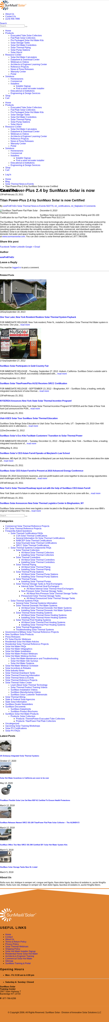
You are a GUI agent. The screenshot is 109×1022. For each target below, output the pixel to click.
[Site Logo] (13, 9)
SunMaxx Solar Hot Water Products (22, 714)
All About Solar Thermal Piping (35, 567)
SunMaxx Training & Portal (18, 963)
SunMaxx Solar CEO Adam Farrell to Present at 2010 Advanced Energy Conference (41, 471)
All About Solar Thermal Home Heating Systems (44, 615)
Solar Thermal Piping (21, 47)
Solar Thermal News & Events (31, 206)
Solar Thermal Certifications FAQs (27, 533)
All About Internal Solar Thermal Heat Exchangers (50, 589)
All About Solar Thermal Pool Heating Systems (43, 622)
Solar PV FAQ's (12, 731)
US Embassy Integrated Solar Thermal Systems (19, 756)
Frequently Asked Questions (18, 531)
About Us (9, 14)
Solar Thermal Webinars (16, 946)
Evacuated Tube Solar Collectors (26, 35)
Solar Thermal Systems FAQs (25, 601)
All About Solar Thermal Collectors (37, 552)
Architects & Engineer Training (19, 956)
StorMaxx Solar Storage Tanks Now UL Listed (18, 867)
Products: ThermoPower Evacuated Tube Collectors (40, 719)
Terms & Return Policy (15, 942)
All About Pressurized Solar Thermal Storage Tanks (51, 598)
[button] (3, 23)
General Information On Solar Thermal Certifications (40, 538)
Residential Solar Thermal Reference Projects (27, 644)
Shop (7, 96)
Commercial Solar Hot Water (18, 958)
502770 (49, 206)
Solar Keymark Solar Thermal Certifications (36, 543)
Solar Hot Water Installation (18, 651)
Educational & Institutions (23, 91)
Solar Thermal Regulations (28, 627)
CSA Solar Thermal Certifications (31, 536)
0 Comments (90, 206)
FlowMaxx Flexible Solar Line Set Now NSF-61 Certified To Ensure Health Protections (35, 800)
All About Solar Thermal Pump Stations (39, 574)
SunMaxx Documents (15, 706)
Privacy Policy (12, 944)
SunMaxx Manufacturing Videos (26, 692)
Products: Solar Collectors (23, 716)
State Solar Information (16, 702)
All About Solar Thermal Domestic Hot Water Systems (46, 608)
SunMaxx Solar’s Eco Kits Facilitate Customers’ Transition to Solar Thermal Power (41, 436)
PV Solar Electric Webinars (18, 639)
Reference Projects (20, 67)
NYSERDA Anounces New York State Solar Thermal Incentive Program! (36, 401)
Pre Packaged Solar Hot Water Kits (27, 40)
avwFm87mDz (10, 206)
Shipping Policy (12, 949)
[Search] (26, 26)
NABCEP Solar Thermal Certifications (34, 540)
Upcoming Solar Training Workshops (22, 726)
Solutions (9, 76)
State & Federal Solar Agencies (20, 699)
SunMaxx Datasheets (21, 709)
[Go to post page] (23, 309)
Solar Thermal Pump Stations (30, 572)
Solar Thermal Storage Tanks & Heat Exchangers (39, 584)
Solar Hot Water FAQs (15, 646)
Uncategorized (12, 723)
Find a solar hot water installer (30, 88)
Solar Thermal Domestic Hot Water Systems (36, 605)
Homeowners (17, 79)
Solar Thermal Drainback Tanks (20, 673)
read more (25, 325)
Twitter (13, 247)
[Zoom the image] (54, 915)
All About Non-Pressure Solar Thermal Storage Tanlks (52, 593)
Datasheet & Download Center (25, 59)
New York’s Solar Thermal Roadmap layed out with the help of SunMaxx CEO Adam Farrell (45, 488)
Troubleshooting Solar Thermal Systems (35, 629)
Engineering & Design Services (25, 93)
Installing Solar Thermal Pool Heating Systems (43, 625)
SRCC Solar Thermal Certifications (32, 545)
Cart (7, 98)
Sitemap (9, 961)
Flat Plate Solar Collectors (23, 38)
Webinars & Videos (20, 62)
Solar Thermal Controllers (28, 557)
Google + (29, 247)
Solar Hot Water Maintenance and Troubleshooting (34, 658)
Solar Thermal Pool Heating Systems (33, 620)
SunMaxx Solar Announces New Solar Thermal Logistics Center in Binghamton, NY (42, 503)
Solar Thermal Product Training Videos (29, 687)
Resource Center (13, 55)
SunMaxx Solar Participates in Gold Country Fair (24, 366)
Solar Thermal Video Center (18, 682)
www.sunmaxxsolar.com (13, 236)
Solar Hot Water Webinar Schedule (21, 666)
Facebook (4, 247)
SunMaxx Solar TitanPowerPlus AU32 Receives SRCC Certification (33, 383)
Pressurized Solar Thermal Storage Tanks (41, 596)
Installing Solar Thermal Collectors (37, 555)
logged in (16, 267)
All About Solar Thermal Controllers (38, 560)
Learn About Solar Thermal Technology (29, 685)
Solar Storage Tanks (20, 43)
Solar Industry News (14, 670)
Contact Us (10, 16)
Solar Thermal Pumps (26, 579)
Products (9, 33)
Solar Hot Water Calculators (24, 57)
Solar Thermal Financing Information (22, 675)
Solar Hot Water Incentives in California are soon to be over (24, 778)
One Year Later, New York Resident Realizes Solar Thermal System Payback (38, 317)
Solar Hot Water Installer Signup (20, 951)
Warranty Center (18, 71)
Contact (9, 937)
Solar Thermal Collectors (27, 550)
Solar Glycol (16, 52)
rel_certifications (62, 206)
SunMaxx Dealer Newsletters (19, 704)
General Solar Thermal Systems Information (36, 603)
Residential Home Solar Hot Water (21, 954)
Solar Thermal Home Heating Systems (34, 613)
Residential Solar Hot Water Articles (22, 642)
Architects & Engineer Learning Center (29, 64)
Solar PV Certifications (16, 728)
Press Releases (12, 637)
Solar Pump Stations (20, 50)
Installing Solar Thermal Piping (35, 569)
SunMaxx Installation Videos (24, 690)
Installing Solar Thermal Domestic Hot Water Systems (46, 610)
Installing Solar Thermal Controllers (38, 562)
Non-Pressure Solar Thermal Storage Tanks (41, 591)
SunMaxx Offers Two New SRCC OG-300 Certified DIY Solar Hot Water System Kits (33, 845)
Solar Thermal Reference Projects (21, 680)
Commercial (16, 81)
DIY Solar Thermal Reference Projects (23, 528)
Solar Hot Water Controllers (23, 45)
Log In (8, 174)
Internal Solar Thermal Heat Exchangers (40, 586)
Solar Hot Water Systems (22, 663)
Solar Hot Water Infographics (18, 649)
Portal (13, 74)
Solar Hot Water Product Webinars (21, 654)
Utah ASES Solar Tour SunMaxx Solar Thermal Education (29, 418)
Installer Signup (23, 86)
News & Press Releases (22, 69)
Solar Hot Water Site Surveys (24, 661)
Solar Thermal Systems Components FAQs (31, 548)
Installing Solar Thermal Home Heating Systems (44, 617)
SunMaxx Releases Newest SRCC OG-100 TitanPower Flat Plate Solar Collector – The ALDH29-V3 (39, 823)
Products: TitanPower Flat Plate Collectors (36, 721)
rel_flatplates (77, 206)
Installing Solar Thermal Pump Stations (39, 577)
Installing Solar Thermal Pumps (36, 581)
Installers (15, 84)
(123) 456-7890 (12, 19)
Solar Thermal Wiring (15, 697)
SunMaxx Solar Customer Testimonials (29, 694)
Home (8, 31)
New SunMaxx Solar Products (19, 634)
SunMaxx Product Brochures (24, 711)
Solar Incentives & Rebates (18, 668)
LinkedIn (21, 247)
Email (37, 247)
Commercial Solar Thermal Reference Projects (27, 526)
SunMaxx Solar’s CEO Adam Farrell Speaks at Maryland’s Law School (35, 453)
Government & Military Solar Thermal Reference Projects (32, 632)
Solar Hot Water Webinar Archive (20, 656)
